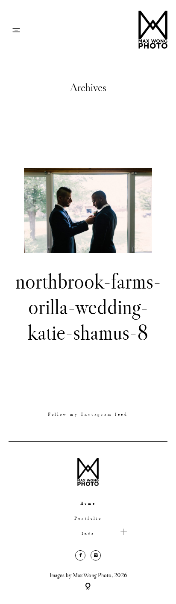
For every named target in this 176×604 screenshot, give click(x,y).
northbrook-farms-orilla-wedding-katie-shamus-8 (88, 306)
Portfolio (88, 518)
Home (88, 504)
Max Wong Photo (92, 575)
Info (88, 534)
